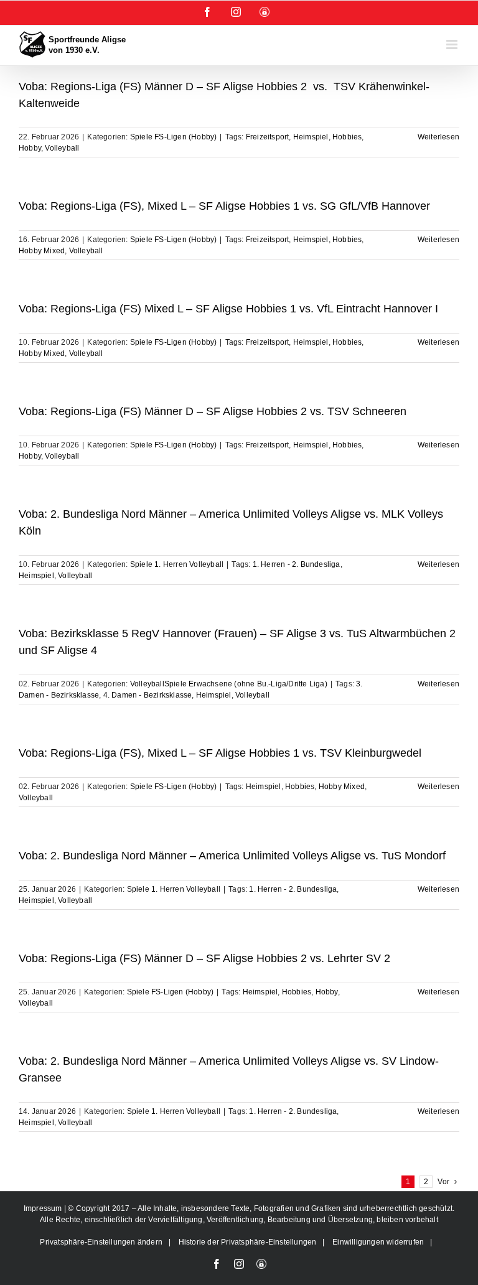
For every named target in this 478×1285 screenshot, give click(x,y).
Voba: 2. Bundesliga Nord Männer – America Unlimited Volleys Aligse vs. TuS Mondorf (232, 855)
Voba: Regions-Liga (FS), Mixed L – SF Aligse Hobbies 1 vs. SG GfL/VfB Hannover (224, 206)
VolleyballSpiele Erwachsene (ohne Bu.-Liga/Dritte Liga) (228, 684)
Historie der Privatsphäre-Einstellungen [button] (248, 1242)
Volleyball (62, 148)
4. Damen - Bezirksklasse (147, 695)
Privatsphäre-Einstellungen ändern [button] (101, 1242)
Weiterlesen (438, 137)
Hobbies (347, 137)
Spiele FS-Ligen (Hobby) (173, 137)
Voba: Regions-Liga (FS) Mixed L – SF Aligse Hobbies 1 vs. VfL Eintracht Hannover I (228, 308)
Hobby (30, 148)
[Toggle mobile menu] (452, 44)
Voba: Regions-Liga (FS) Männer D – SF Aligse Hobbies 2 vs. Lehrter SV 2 (204, 958)
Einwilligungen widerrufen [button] (378, 1242)
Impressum (44, 1208)
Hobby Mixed (42, 250)
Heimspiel (311, 137)
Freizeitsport (267, 137)
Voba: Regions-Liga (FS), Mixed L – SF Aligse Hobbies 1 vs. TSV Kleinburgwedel (220, 753)
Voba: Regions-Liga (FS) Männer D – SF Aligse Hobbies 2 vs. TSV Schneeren (212, 411)
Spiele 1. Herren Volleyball (176, 564)
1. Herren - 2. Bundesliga (296, 564)
